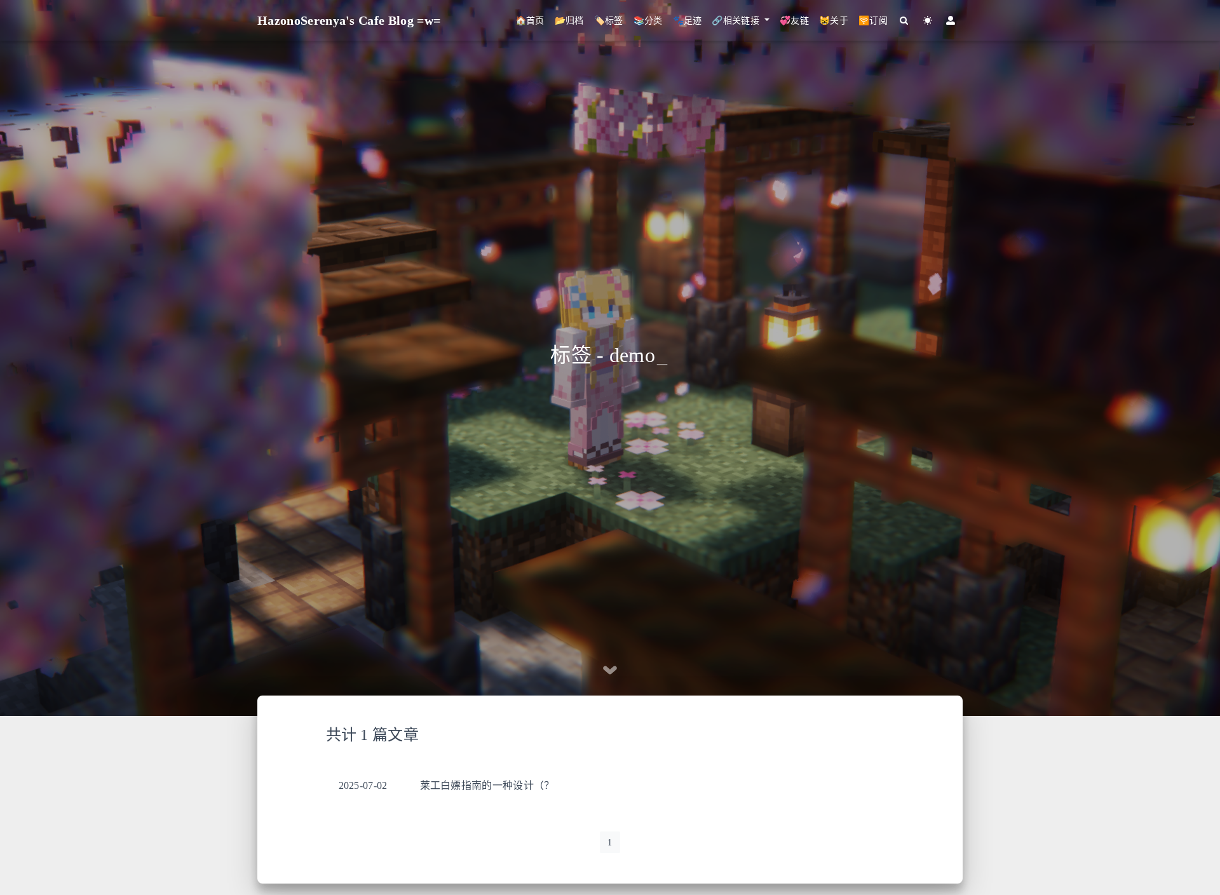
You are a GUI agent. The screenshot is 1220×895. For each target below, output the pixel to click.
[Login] (951, 20)
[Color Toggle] (928, 20)
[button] (741, 20)
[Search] (904, 20)
